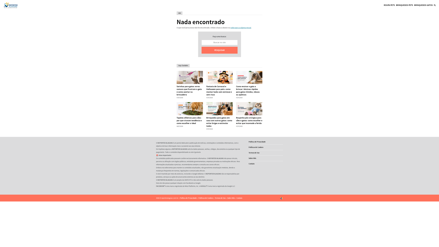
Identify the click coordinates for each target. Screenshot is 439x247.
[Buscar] (435, 5)
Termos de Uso (254, 153)
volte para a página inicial (240, 28)
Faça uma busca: (219, 36)
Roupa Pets (389, 5)
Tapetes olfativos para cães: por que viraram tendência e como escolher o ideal (189, 120)
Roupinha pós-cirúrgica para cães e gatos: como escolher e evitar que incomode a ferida (249, 120)
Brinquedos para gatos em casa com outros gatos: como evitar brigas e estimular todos (219, 121)
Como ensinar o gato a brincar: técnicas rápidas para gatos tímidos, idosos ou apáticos (248, 90)
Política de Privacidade (257, 142)
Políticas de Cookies (256, 147)
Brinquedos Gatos (423, 5)
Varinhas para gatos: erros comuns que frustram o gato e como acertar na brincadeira (189, 90)
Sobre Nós (252, 158)
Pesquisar (219, 50)
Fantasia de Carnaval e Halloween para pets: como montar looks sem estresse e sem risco (219, 90)
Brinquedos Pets (404, 5)
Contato (251, 164)
